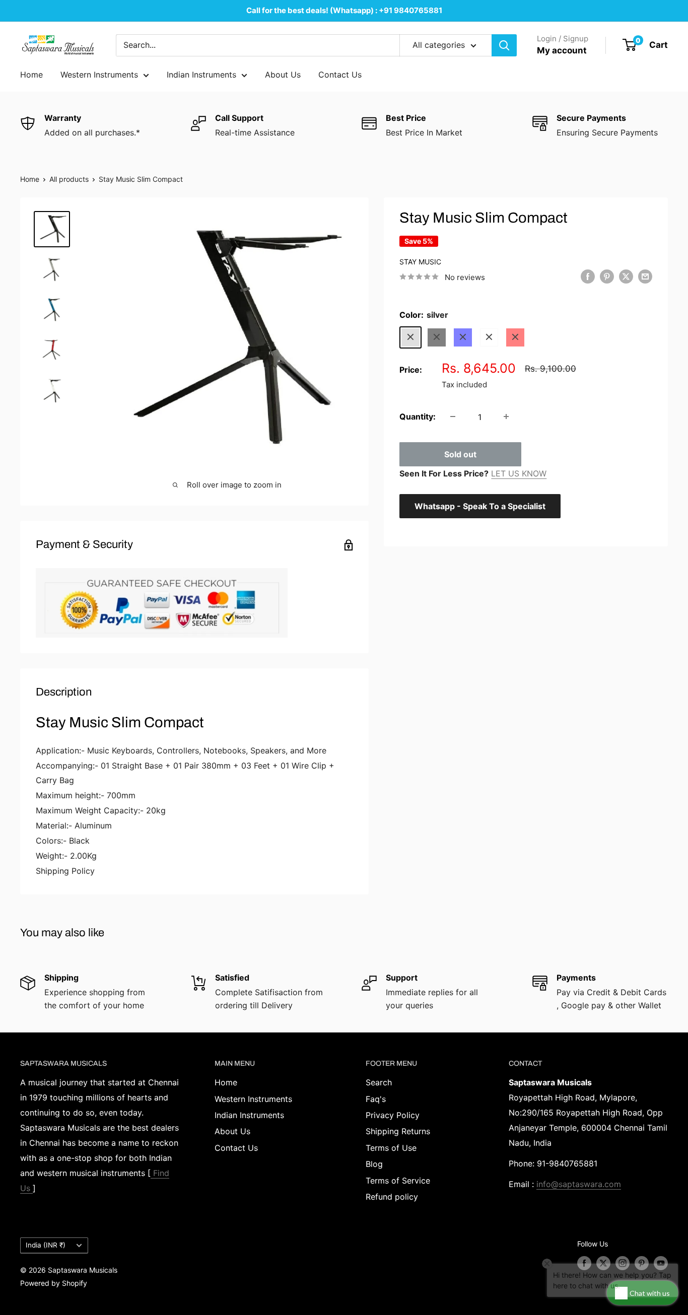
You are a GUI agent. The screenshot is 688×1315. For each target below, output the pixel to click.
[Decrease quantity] (452, 416)
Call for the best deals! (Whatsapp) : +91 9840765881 (344, 10)
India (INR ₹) (45, 1245)
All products (69, 179)
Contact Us (340, 75)
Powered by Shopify (53, 1283)
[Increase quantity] (506, 416)
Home (31, 75)
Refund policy (392, 1197)
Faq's (376, 1099)
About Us (283, 75)
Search (379, 1082)
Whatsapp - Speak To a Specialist (480, 506)
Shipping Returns (398, 1131)
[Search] (504, 45)
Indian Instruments (201, 75)
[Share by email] (645, 276)
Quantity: (417, 416)
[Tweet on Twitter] (626, 276)
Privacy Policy (393, 1115)
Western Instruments (99, 75)
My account (562, 50)
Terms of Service (398, 1180)
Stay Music (420, 261)
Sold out (460, 454)
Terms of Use (391, 1148)
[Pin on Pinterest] (607, 276)
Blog (374, 1164)
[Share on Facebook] (588, 276)
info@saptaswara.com (578, 1184)
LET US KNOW (518, 473)
